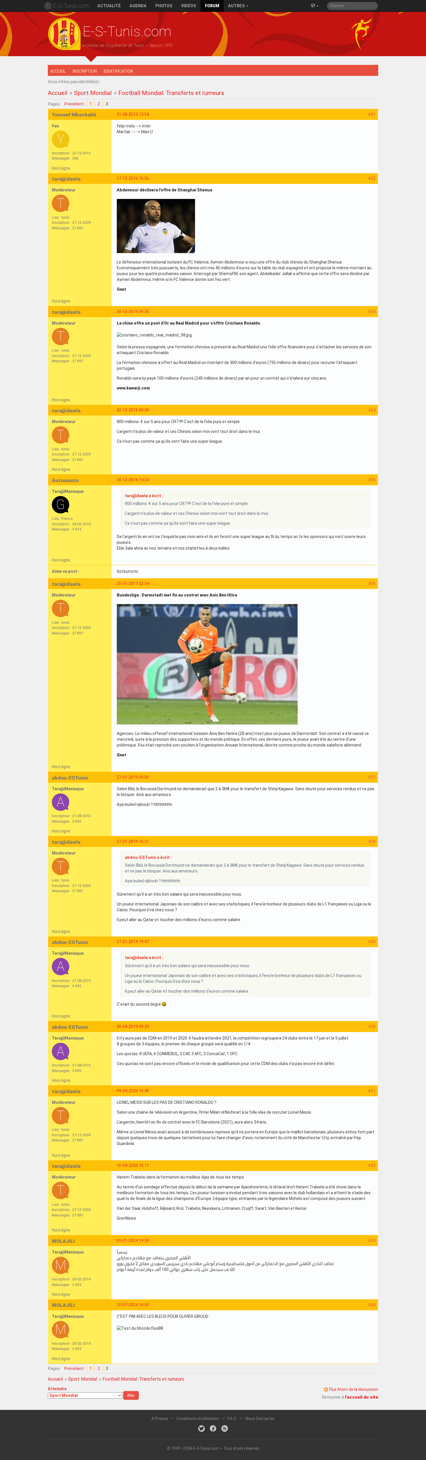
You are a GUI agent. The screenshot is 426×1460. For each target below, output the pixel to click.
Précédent (74, 104)
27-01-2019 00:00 (132, 777)
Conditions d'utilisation (197, 1418)
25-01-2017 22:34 (132, 583)
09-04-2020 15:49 (132, 1090)
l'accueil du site (361, 1397)
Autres (237, 5)
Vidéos (188, 5)
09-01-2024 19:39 (132, 1240)
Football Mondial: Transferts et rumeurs (171, 92)
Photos (163, 5)
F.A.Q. (232, 1418)
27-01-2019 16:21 (132, 841)
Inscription (85, 71)
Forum (212, 5)
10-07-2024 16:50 (132, 1304)
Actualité (109, 5)
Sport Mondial (93, 92)
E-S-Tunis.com (71, 5)
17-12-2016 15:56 (132, 178)
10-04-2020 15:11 (132, 1165)
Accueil (58, 71)
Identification (118, 71)
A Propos (159, 1418)
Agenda (138, 5)
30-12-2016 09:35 (132, 311)
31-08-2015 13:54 (132, 114)
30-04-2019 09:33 (132, 1026)
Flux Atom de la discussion (353, 1389)
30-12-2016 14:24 (132, 479)
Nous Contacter (260, 1418)
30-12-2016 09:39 (132, 410)
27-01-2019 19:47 (132, 941)
